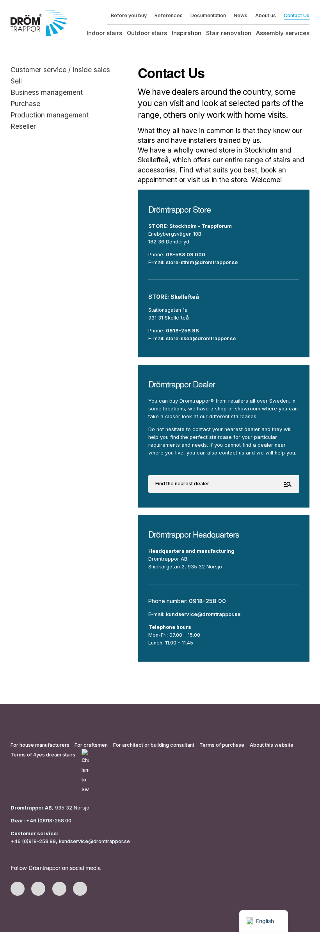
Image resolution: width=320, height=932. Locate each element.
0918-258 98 (182, 331)
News (240, 15)
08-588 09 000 (185, 254)
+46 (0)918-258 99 (33, 841)
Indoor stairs (104, 33)
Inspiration (186, 33)
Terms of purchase (221, 745)
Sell (16, 81)
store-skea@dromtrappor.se (201, 338)
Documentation (208, 15)
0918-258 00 (207, 601)
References (169, 15)
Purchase (25, 103)
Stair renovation (228, 33)
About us (265, 15)
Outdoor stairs (147, 33)
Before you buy (129, 15)
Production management (50, 115)
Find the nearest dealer (182, 483)
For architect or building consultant (153, 745)
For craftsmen (91, 745)
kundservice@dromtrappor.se (203, 614)
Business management (47, 92)
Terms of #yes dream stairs (43, 755)
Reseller (23, 126)
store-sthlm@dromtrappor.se (202, 262)
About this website (271, 745)
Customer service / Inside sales (60, 70)
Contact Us (296, 15)
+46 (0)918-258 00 (48, 821)
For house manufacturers (40, 745)
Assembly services (282, 33)
